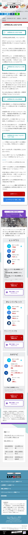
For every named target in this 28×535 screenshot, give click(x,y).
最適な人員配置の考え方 (19, 452)
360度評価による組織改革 (18, 458)
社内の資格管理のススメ (9, 447)
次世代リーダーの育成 (9, 458)
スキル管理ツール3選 (19, 447)
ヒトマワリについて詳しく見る (13, 199)
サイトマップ (24, 525)
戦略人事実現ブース (8, 441)
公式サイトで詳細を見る (14, 285)
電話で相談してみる (14, 292)
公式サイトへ (13, 194)
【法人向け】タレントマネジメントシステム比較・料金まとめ (12, 0)
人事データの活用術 (9, 452)
